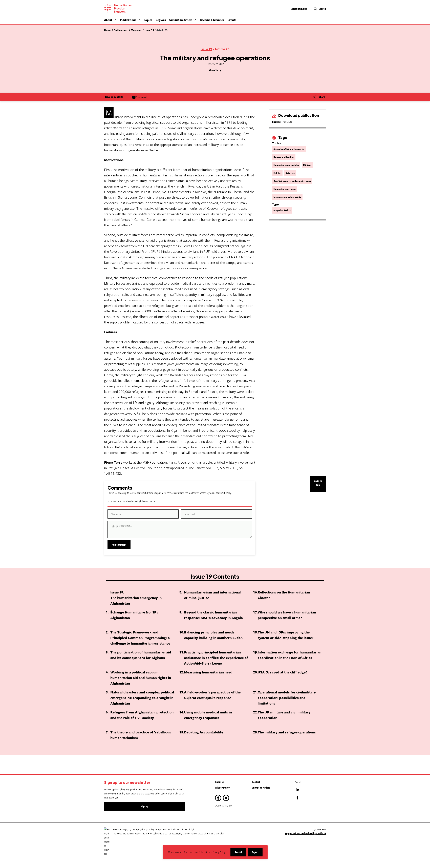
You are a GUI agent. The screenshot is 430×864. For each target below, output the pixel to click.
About (108, 20)
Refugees (290, 173)
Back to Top (318, 483)
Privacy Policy (222, 787)
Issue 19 (206, 49)
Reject (257, 853)
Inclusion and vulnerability (287, 197)
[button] (115, 20)
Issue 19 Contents (114, 97)
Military (307, 165)
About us (219, 782)
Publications (128, 20)
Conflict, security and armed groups (292, 181)
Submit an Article (180, 20)
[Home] (129, 8)
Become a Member (212, 20)
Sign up (144, 806)
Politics (277, 173)
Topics (148, 20)
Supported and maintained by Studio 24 (305, 833)
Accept (240, 853)
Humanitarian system (284, 189)
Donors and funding (283, 157)
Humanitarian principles (286, 165)
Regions (161, 20)
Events (231, 20)
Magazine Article (282, 210)
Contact (256, 782)
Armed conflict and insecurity (288, 149)
